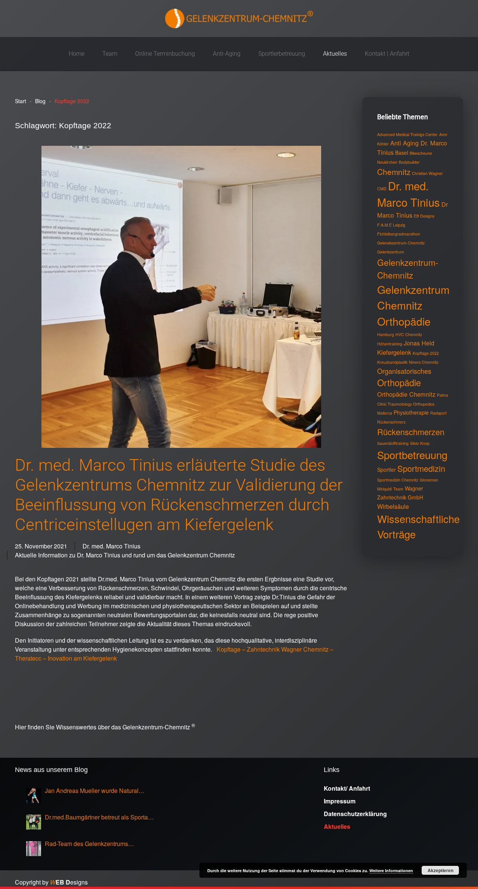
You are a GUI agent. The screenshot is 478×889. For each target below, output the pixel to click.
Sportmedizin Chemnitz (397, 480)
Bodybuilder (409, 162)
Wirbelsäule (393, 506)
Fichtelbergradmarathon (398, 234)
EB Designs (424, 216)
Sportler (386, 469)
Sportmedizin (421, 468)
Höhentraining (389, 344)
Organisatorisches (404, 371)
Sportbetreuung (412, 454)
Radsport (438, 413)
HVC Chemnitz (408, 334)
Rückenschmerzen (410, 431)
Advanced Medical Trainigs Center (407, 134)
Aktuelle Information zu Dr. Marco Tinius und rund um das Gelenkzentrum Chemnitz (125, 555)
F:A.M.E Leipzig (391, 225)
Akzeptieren (440, 870)
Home (76, 53)
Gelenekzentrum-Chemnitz (401, 243)
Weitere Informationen (391, 870)
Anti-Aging (226, 53)
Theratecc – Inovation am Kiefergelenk (66, 658)
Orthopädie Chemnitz (406, 394)
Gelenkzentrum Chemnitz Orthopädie (413, 305)
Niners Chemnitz (423, 362)
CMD (382, 188)
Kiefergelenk (394, 352)
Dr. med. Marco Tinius (111, 546)
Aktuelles (335, 53)
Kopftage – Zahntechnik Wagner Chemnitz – (275, 649)
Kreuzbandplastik (392, 362)
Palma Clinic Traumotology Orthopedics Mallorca (412, 404)
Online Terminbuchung (165, 53)
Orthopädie (399, 382)
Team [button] (109, 53)
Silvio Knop (419, 443)
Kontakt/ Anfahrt (347, 788)
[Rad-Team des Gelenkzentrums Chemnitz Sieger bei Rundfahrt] (33, 848)
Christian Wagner (427, 173)
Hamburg (385, 334)
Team (398, 489)
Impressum (340, 801)
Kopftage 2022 (426, 353)
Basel (401, 152)
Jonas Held (419, 342)
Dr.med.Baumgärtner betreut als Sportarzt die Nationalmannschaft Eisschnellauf (99, 817)
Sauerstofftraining (393, 443)
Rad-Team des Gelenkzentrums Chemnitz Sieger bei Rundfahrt (86, 843)
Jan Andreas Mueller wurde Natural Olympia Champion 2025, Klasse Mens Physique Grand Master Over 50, (96, 790)
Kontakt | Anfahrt (387, 53)
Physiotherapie (411, 412)
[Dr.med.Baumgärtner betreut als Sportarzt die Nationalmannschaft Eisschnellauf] (33, 822)
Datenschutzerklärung (355, 813)
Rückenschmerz (391, 422)
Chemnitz (393, 171)
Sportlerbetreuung (281, 53)
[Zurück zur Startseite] (239, 18)
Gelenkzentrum (390, 252)
